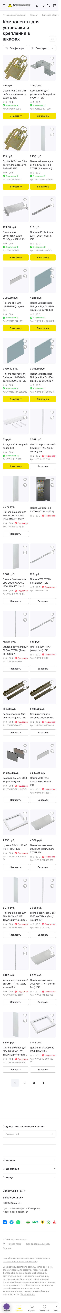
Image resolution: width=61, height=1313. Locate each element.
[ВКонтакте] (5, 1222)
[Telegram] (11, 1222)
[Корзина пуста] (54, 5)
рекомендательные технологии (20, 1261)
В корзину (16, 115)
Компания (9, 1160)
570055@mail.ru (12, 1202)
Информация (11, 1168)
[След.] (43, 1083)
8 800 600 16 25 (12, 1197)
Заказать (43, 466)
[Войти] (48, 5)
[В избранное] (25, 58)
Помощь (8, 1177)
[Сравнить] (25, 63)
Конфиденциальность (38, 1243)
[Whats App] (18, 1222)
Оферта (7, 1248)
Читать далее (28, 1294)
